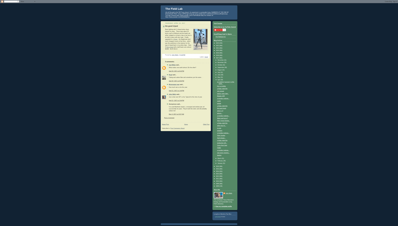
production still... (222, 143)
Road (170, 75)
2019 (217, 53)
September (221, 67)
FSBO (219, 148)
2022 (217, 45)
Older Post (206, 124)
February (220, 161)
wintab (219, 103)
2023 (217, 43)
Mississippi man (174, 84)
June (219, 75)
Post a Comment (169, 118)
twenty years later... (223, 93)
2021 (217, 48)
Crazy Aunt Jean (222, 145)
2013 (217, 173)
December (221, 60)
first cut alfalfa (221, 86)
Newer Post (165, 124)
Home (186, 124)
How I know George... (223, 120)
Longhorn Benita (217, 216)
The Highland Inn (220, 37)
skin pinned (220, 91)
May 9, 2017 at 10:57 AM (176, 114)
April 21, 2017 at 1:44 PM (176, 90)
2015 (217, 169)
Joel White (172, 65)
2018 (217, 55)
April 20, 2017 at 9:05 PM (176, 81)
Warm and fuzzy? (222, 118)
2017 (217, 58)
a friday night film (222, 88)
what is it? (220, 111)
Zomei (175, 39)
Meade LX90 (221, 96)
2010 (217, 181)
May (219, 77)
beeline (219, 155)
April (219, 80)
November (221, 62)
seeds (219, 101)
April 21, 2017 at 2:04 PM (176, 100)
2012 (217, 176)
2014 (217, 171)
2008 (217, 186)
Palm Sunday (221, 135)
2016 (217, 166)
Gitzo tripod (169, 47)
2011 (217, 178)
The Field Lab (174, 8)
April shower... (221, 138)
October (220, 65)
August (220, 70)
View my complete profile (223, 206)
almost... (219, 113)
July (219, 72)
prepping (219, 130)
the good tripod (221, 108)
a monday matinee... (223, 98)
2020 (217, 50)
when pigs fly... (221, 125)
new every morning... (223, 153)
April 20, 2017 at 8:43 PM (176, 71)
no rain (219, 128)
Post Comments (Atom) (177, 128)
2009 (217, 183)
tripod (206, 57)
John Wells (172, 94)
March (220, 158)
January (220, 163)
